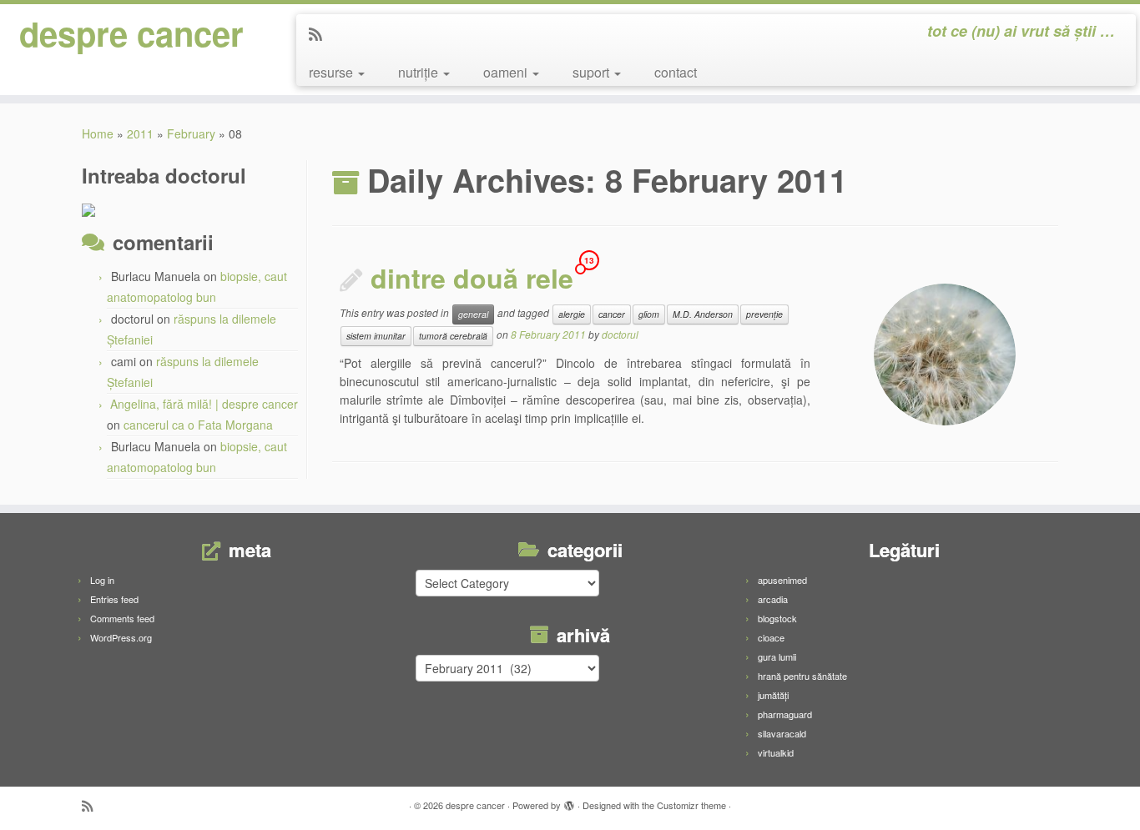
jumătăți (773, 695)
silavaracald (782, 733)
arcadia (773, 599)
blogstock (777, 618)
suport (593, 72)
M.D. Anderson (703, 314)
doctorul (620, 334)
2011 (140, 133)
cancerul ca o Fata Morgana (198, 424)
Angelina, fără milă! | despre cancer (204, 403)
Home (97, 133)
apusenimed (782, 579)
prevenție (764, 314)
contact (675, 72)
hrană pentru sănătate (802, 675)
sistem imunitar (376, 335)
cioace (771, 637)
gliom (648, 314)
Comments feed (122, 618)
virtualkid (776, 752)
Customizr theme (691, 805)
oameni (507, 72)
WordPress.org (121, 637)
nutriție (419, 72)
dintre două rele (472, 278)
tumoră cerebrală (453, 335)
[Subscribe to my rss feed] (321, 33)
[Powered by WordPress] (569, 801)
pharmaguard (785, 714)
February (191, 133)
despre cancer (131, 33)
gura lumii (777, 656)
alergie (571, 314)
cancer (611, 314)
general (473, 314)
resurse (332, 72)
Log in (102, 579)
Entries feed (114, 599)
